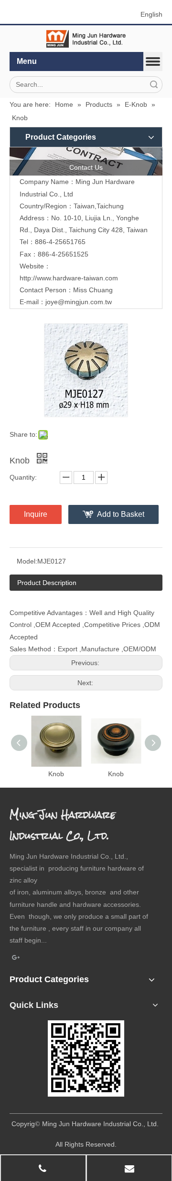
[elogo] (86, 39)
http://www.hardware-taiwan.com (69, 278)
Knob (56, 774)
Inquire (35, 514)
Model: (27, 561)
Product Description (46, 582)
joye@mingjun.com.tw (78, 302)
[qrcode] (86, 1058)
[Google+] (16, 958)
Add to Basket (120, 514)
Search (154, 84)
